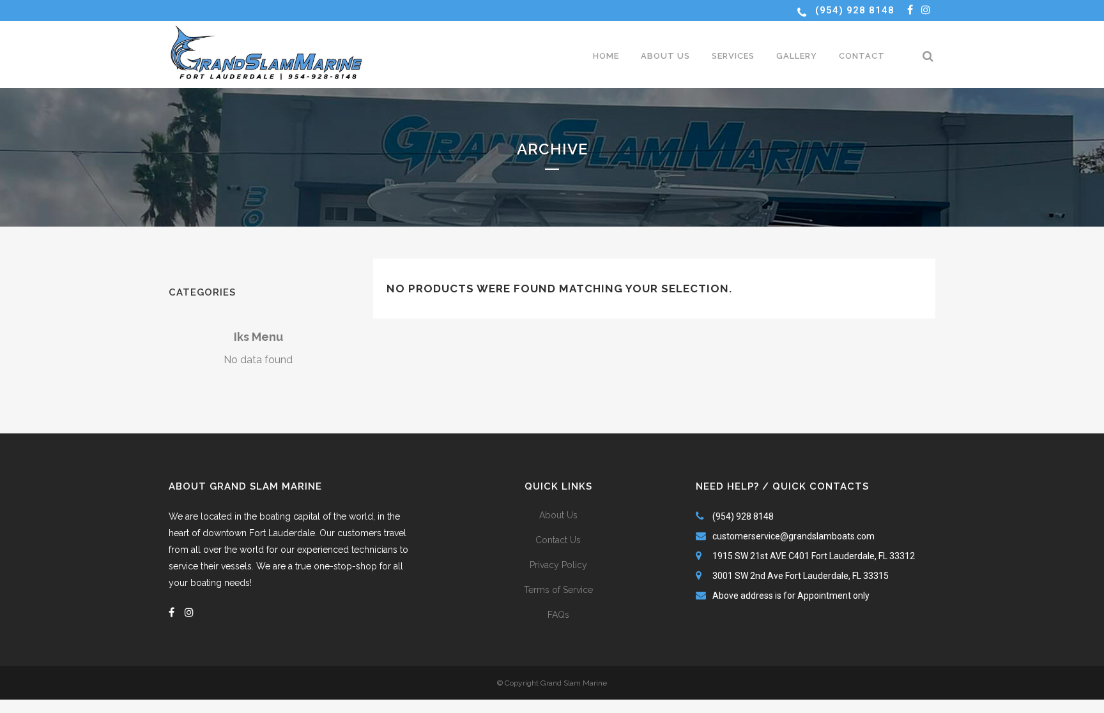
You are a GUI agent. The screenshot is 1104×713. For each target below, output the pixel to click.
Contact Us (558, 540)
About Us (558, 515)
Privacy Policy (558, 565)
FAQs (558, 615)
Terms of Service (558, 590)
